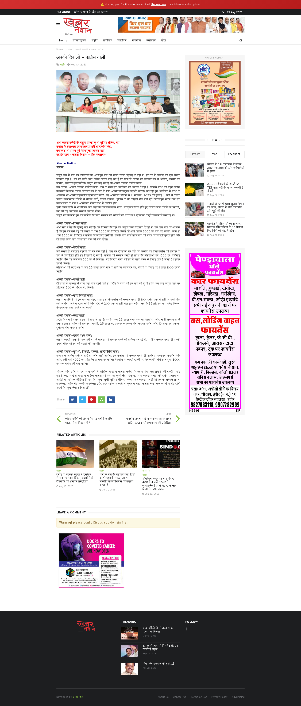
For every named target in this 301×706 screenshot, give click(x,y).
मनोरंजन (151, 40)
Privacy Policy (219, 697)
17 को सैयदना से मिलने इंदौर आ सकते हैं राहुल (160, 648)
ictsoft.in (78, 697)
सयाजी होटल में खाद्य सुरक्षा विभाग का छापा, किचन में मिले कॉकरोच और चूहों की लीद (225, 207)
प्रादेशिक (107, 40)
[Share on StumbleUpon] (101, 399)
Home (63, 40)
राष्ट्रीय (95, 40)
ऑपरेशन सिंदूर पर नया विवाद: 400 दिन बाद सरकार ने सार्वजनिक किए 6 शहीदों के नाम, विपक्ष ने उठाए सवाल (159, 484)
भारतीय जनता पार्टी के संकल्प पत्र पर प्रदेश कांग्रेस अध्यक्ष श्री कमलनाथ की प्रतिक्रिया (148, 421)
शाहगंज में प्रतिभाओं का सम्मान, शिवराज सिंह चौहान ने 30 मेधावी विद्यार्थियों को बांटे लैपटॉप (225, 227)
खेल (163, 40)
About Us (163, 697)
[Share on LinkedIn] (111, 399)
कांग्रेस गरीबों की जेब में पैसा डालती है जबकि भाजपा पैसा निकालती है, (88, 421)
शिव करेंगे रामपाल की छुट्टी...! (158, 664)
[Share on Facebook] (82, 399)
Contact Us (179, 697)
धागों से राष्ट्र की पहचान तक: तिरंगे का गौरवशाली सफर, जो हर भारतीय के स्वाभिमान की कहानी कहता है (117, 480)
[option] (127, 13)
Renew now (158, 4)
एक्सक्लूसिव (79, 40)
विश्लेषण (121, 40)
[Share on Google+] (92, 399)
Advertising (238, 697)
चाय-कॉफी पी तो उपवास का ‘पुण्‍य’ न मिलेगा (158, 630)
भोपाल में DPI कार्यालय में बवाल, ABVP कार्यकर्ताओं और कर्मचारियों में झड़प (225, 168)
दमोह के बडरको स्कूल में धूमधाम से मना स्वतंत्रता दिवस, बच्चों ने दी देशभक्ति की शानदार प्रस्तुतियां (74, 478)
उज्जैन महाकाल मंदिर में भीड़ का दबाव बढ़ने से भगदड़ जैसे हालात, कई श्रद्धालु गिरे (122, 13)
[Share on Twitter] (73, 399)
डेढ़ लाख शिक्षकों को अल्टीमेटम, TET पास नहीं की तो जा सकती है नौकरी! (225, 188)
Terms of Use (199, 697)
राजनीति (136, 40)
